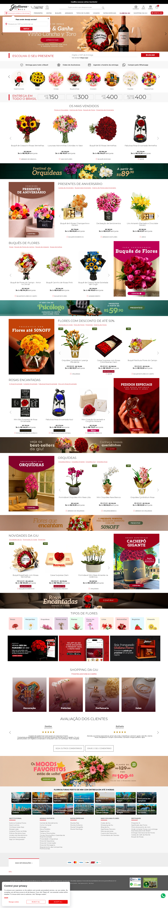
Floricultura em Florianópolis (60, 811)
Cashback (136, 9)
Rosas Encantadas (24, 380)
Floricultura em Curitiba (81, 811)
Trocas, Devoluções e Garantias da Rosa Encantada (52, 836)
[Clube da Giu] (84, 786)
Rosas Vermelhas (56, 247)
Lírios (144, 237)
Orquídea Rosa (102, 462)
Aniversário (93, 89)
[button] (165, 34)
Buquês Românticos (76, 237)
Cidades (96, 13)
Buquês (58, 13)
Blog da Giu (105, 827)
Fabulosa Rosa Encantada (47, 384)
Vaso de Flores (66, 159)
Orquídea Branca (64, 462)
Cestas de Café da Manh (140, 835)
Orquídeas (130, 89)
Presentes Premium (61, 588)
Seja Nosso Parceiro (108, 829)
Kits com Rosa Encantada (67, 384)
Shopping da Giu (140, 13)
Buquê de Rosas (137, 837)
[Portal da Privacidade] (135, 880)
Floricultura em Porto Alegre (126, 800)
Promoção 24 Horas (65, 325)
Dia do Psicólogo (76, 829)
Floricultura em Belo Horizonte (146, 811)
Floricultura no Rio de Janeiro (82, 800)
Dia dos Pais (74, 823)
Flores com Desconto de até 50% (86, 321)
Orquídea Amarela (78, 462)
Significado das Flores (139, 825)
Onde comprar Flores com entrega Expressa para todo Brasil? (144, 830)
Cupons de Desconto (109, 833)
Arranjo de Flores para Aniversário (104, 188)
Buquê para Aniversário (83, 188)
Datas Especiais (109, 13)
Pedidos (150, 9)
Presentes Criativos (94, 433)
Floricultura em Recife (102, 800)
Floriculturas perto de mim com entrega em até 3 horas (84, 790)
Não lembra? (80, 58)
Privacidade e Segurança (49, 839)
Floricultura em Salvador (60, 800)
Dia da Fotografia (76, 827)
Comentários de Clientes (110, 835)
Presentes (38, 13)
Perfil (143, 8)
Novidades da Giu (23, 535)
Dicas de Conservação (48, 843)
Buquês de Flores (24, 243)
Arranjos (69, 13)
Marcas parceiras (107, 831)
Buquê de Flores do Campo (144, 374)
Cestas (49, 13)
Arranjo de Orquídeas (76, 511)
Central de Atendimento (49, 823)
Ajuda (47, 9)
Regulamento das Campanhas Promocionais (51, 848)
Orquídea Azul (91, 462)
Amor (142, 159)
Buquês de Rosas (74, 89)
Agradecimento (94, 296)
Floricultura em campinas (144, 800)
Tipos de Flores (83, 13)
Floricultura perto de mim (140, 827)
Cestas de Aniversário (66, 188)
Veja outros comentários (69, 748)
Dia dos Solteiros (76, 825)
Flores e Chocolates (61, 110)
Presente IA (135, 823)
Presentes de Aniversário (105, 110)
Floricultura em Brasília (123, 811)
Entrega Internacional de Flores (143, 833)
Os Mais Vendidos (84, 106)
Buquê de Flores (149, 89)
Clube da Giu (125, 13)
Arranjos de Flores (75, 110)
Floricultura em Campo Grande (102, 811)
